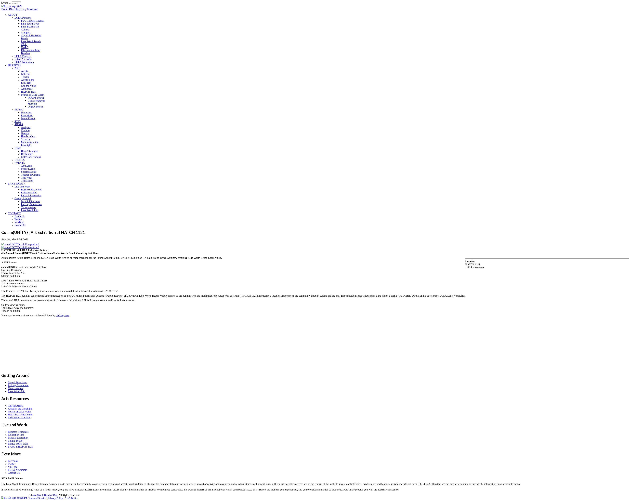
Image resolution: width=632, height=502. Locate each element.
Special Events (28, 171)
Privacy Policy (55, 498)
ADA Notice (71, 498)
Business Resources (31, 189)
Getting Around (22, 198)
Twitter (18, 219)
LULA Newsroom (24, 62)
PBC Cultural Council (32, 20)
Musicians (26, 112)
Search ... (6, 2)
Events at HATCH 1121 (20, 446)
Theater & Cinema (30, 174)
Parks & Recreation (31, 195)
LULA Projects (22, 56)
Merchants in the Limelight (29, 143)
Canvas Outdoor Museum (36, 102)
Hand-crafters (28, 136)
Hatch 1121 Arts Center (20, 414)
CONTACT (14, 213)
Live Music (27, 115)
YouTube (19, 222)
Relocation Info (29, 192)
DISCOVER (14, 65)
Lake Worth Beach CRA (44, 495)
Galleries (25, 74)
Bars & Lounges (29, 151)
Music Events (28, 118)
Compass (26, 32)
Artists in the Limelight (27, 81)
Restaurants (27, 154)
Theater (25, 77)
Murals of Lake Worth (32, 94)
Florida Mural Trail (18, 443)
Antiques (25, 127)
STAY (17, 121)
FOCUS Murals (36, 97)
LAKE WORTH (17, 183)
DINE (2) (19, 160)
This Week (26, 177)
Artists (24, 71)
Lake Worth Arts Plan (19, 417)
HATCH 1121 (28, 91)
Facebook (19, 216)
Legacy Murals (35, 106)
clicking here (62, 315)
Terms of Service (37, 498)
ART (17, 68)
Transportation (28, 207)
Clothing (25, 130)
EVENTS (19, 162)
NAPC (24, 47)
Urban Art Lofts (22, 59)
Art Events (26, 165)
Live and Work (22, 186)
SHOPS (18, 124)
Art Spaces (26, 88)
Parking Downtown (31, 204)
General (25, 133)
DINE (17, 148)
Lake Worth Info (29, 210)
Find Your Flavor (30, 23)
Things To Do (15, 440)
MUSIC (18, 109)
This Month (27, 180)
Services (25, 139)
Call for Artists (28, 85)
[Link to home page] (11, 6)
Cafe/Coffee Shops (31, 157)
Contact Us (20, 225)
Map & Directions (30, 201)
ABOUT (12, 14)
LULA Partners (22, 17)
